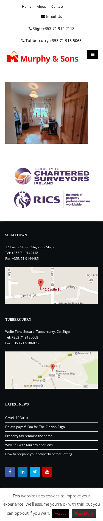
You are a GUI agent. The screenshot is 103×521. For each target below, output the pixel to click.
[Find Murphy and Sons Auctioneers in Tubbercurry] (51, 370)
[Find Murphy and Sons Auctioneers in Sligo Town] (51, 285)
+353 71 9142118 (25, 252)
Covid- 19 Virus (16, 417)
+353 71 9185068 (25, 337)
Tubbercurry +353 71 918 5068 (53, 40)
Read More (84, 513)
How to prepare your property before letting (38, 454)
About (41, 6)
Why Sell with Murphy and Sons (29, 445)
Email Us (53, 16)
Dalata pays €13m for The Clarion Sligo (35, 426)
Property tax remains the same (28, 435)
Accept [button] (60, 513)
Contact (57, 6)
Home (26, 6)
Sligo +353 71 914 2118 (53, 28)
